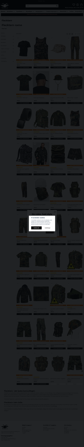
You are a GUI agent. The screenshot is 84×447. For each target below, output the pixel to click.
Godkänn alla (36, 227)
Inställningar (47, 227)
